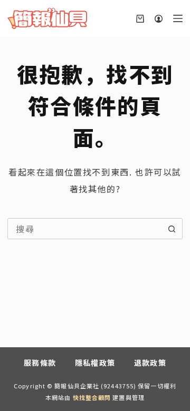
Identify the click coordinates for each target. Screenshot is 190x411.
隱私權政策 (95, 362)
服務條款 (40, 362)
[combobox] (85, 228)
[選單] (178, 18)
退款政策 (150, 362)
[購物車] (140, 19)
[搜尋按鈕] (172, 229)
